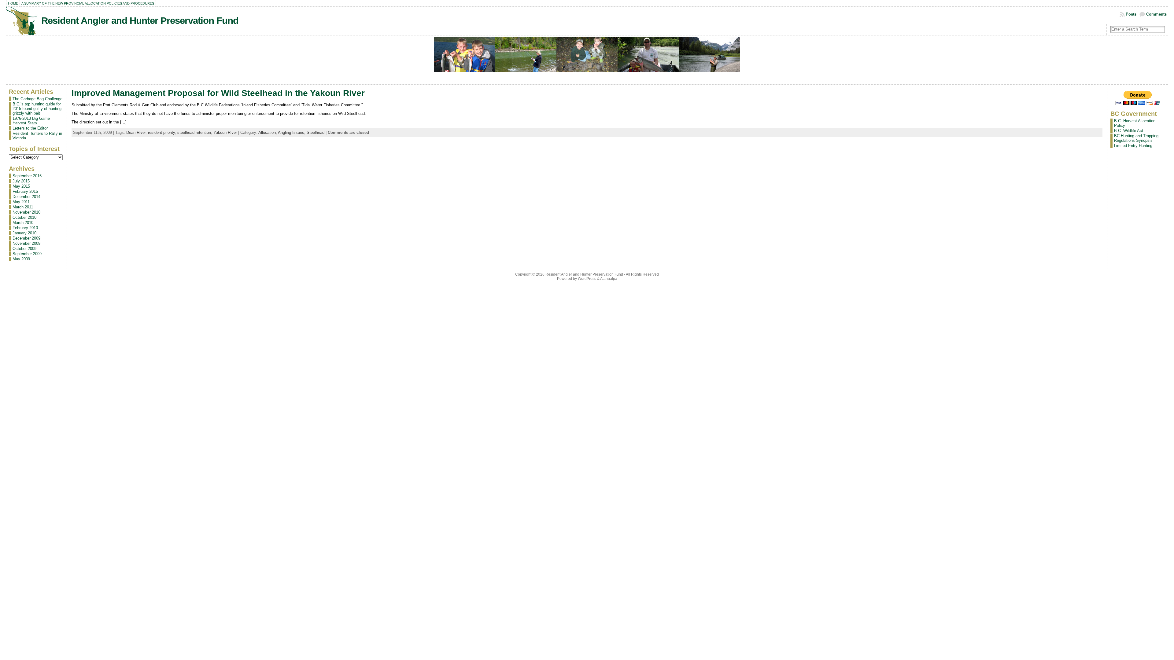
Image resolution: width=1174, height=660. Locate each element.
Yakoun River (225, 132)
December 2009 (26, 238)
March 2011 (23, 207)
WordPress (587, 279)
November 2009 (26, 243)
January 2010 (24, 233)
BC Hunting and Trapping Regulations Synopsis (1136, 138)
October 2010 (24, 217)
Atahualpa (608, 279)
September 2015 (27, 176)
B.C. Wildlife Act (1128, 130)
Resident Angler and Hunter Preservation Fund (139, 20)
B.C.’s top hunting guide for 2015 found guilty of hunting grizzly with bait (37, 109)
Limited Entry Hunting (1133, 145)
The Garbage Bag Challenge (37, 99)
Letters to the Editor (30, 128)
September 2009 (27, 253)
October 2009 (24, 248)
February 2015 (25, 191)
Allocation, (268, 132)
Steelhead (315, 132)
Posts (1131, 14)
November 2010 (26, 212)
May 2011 (21, 202)
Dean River (136, 132)
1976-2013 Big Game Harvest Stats (31, 120)
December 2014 (26, 196)
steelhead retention (194, 132)
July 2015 (21, 181)
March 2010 (23, 222)
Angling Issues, (292, 132)
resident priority (161, 132)
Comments (1156, 14)
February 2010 (25, 228)
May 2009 (21, 259)
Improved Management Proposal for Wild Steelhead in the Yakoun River (218, 93)
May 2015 (21, 186)
